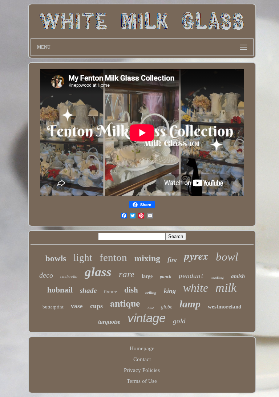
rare (126, 274)
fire (172, 259)
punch (165, 276)
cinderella (68, 276)
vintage (147, 318)
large (147, 276)
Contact (142, 359)
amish (238, 276)
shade (88, 290)
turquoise (109, 322)
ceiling (151, 292)
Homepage (142, 348)
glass (98, 272)
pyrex (196, 255)
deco (46, 275)
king (170, 290)
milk (225, 287)
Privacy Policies (142, 370)
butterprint (53, 307)
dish (131, 290)
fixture (110, 291)
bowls (55, 258)
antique (125, 303)
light (82, 257)
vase (77, 306)
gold (179, 321)
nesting (217, 277)
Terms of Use (142, 381)
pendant (191, 276)
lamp (190, 304)
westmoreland (224, 307)
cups (96, 306)
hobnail (60, 289)
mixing (147, 258)
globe (166, 307)
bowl (227, 256)
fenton (113, 257)
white (195, 287)
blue (150, 308)
